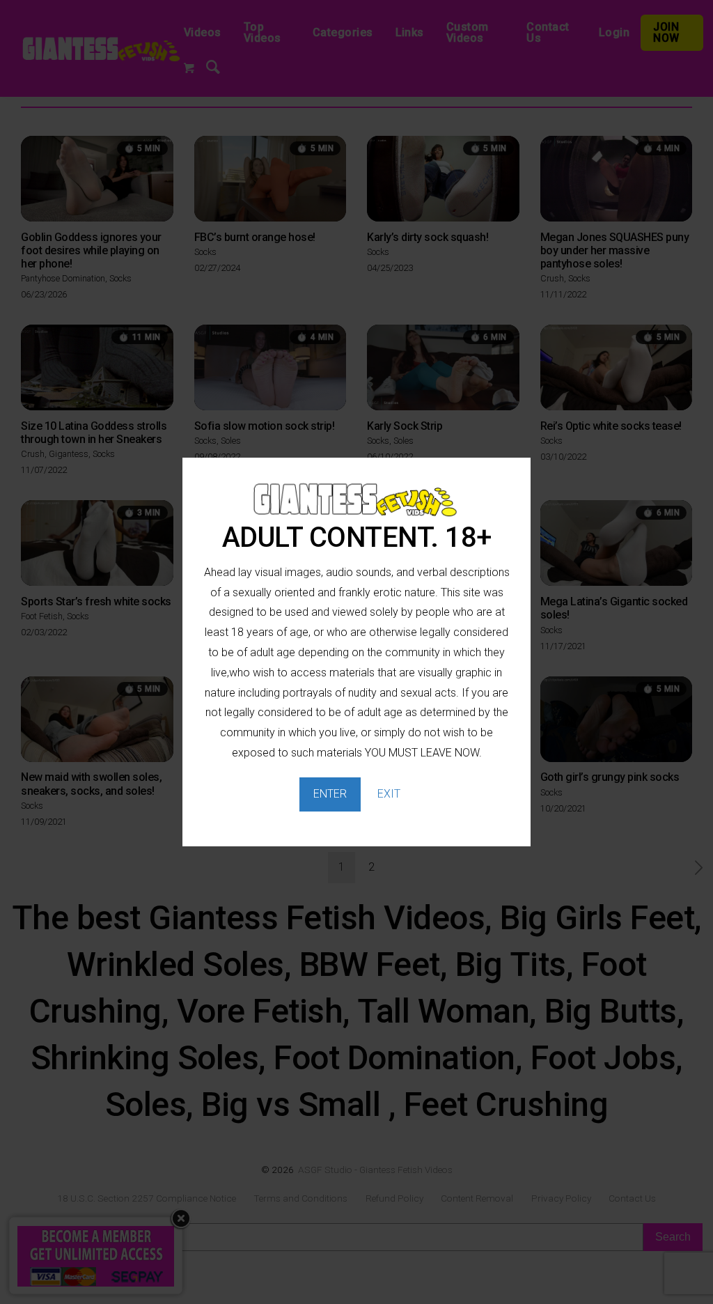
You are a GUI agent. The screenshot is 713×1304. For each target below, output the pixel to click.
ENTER (330, 793)
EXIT (388, 793)
